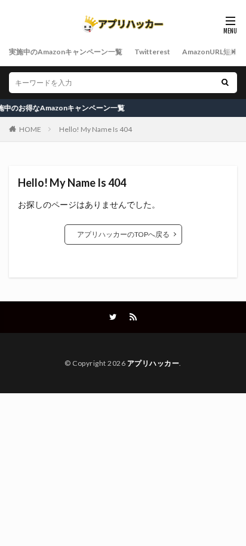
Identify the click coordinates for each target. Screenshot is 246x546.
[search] (225, 82)
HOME (30, 129)
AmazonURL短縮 (210, 51)
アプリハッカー (153, 363)
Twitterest (152, 51)
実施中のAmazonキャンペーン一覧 (65, 51)
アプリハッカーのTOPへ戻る (123, 234)
